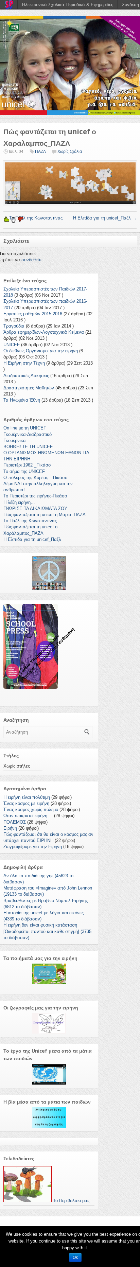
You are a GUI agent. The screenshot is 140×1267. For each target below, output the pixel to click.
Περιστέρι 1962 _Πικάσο (27, 465)
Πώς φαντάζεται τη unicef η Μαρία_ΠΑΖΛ (44, 514)
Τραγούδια (13, 326)
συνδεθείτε (31, 259)
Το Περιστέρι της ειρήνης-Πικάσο (35, 495)
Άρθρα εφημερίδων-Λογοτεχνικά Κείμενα (43, 332)
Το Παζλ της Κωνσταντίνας (33, 218)
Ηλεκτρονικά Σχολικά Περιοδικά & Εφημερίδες (67, 4)
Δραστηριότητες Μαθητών (28, 387)
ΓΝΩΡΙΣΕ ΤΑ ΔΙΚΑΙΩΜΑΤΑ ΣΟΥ (35, 508)
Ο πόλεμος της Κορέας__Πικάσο (35, 477)
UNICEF (11, 344)
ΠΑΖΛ (40, 151)
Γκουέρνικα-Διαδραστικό (27, 434)
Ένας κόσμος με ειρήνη (26, 803)
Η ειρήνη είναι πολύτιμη (26, 797)
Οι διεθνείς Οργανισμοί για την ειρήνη (40, 350)
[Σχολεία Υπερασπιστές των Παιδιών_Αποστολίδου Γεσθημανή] (70, 65)
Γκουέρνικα (14, 440)
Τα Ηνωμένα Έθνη (21, 400)
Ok (75, 1257)
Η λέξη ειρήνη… (19, 502)
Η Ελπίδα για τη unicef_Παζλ (105, 218)
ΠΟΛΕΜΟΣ (14, 822)
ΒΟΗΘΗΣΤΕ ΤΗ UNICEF (28, 446)
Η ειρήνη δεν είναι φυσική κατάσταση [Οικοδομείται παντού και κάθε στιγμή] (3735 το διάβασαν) (47, 931)
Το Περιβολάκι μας (70, 1200)
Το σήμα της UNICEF (24, 471)
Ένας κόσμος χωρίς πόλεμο (30, 809)
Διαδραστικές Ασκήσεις (26, 375)
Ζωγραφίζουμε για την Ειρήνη (32, 846)
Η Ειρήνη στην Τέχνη (24, 363)
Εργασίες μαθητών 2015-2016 (32, 313)
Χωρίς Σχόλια (69, 151)
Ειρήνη (10, 828)
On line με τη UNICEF (24, 427)
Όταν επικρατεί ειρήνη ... (28, 815)
